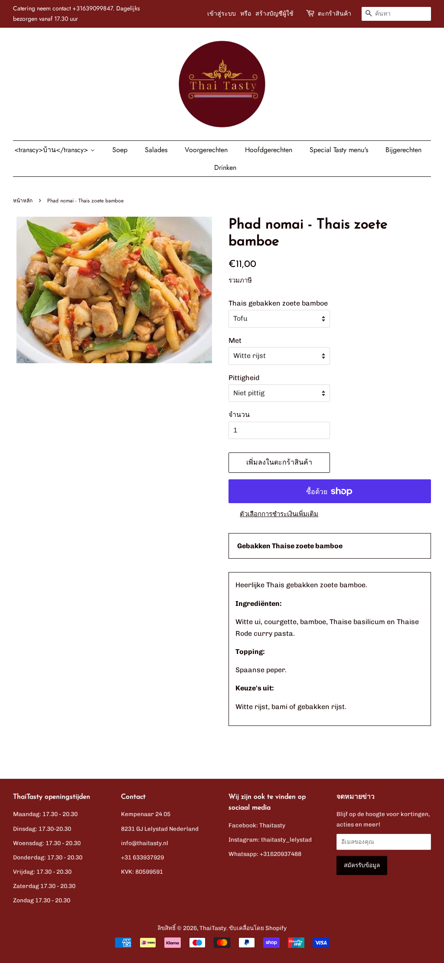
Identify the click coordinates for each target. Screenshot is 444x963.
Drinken (225, 167)
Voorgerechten (206, 150)
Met (235, 340)
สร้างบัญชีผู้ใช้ (274, 13)
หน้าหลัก (23, 201)
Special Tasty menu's (339, 150)
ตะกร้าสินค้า (334, 13)
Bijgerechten (403, 150)
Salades (156, 150)
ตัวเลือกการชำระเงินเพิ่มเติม (279, 514)
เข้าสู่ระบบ (221, 13)
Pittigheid (244, 378)
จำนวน (239, 414)
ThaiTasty (212, 927)
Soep (119, 150)
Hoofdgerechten (268, 150)
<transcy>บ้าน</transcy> (52, 150)
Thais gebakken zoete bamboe (278, 303)
